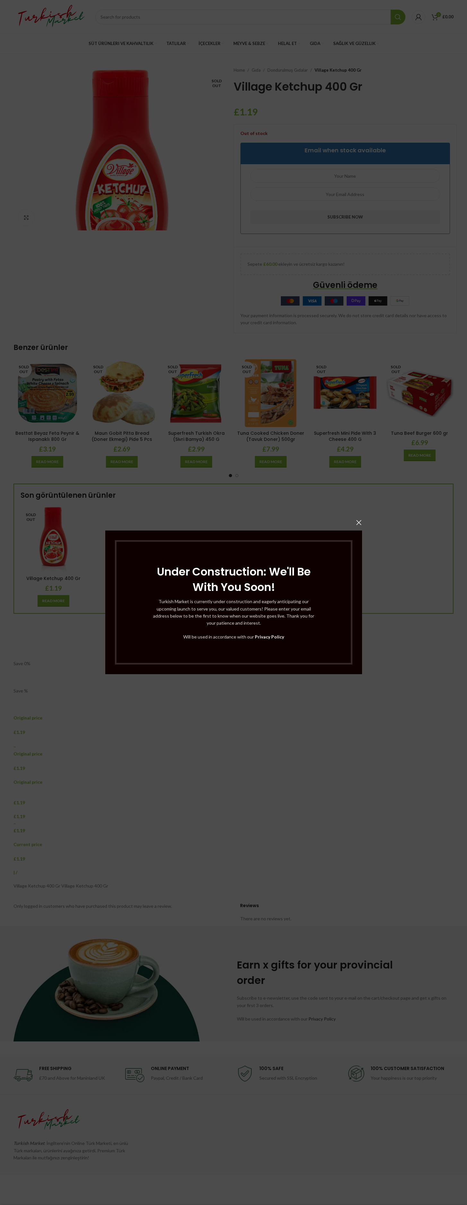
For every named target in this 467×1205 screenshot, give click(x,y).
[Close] (359, 522)
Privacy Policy (269, 636)
